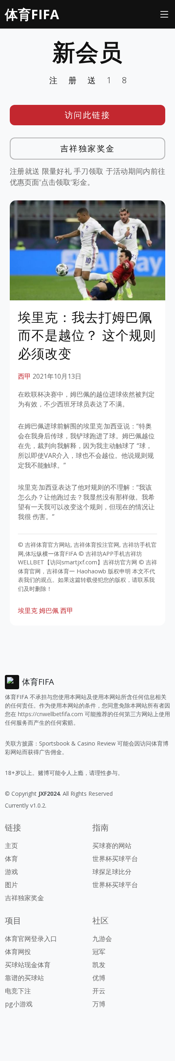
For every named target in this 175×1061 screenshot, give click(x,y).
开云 (98, 990)
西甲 (24, 376)
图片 (11, 884)
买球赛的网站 (111, 845)
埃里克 (27, 610)
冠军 (98, 951)
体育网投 (18, 951)
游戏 (11, 871)
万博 (98, 1003)
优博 (98, 977)
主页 (11, 845)
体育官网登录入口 (31, 938)
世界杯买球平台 (115, 858)
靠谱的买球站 (24, 977)
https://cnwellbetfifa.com (50, 714)
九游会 (102, 938)
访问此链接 (88, 114)
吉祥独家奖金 (87, 148)
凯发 (98, 964)
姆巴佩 (49, 610)
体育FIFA (32, 14)
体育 (11, 858)
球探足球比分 (111, 871)
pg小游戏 (19, 1003)
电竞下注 (18, 990)
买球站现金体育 (27, 964)
